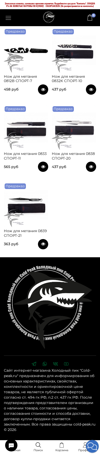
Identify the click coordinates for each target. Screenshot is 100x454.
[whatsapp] (44, 364)
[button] (92, 446)
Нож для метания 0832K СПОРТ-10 (68, 78)
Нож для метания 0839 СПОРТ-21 (25, 233)
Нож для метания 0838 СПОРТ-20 (73, 156)
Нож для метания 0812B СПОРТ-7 (20, 78)
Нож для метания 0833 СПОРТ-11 (25, 156)
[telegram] (33, 364)
